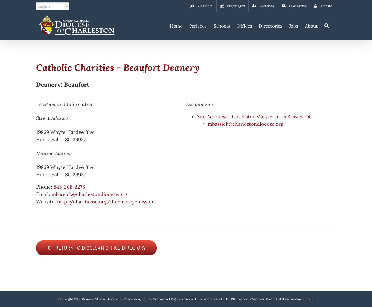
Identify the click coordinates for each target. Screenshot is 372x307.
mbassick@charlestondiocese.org (89, 194)
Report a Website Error (256, 299)
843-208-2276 (69, 187)
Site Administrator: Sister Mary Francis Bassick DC (254, 116)
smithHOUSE (226, 299)
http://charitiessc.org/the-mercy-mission (106, 201)
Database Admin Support (295, 299)
